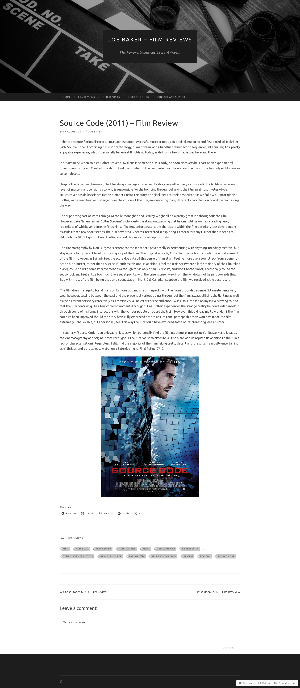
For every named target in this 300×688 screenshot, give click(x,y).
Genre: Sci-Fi (190, 549)
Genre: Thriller (111, 556)
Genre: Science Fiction (78, 556)
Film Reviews (86, 97)
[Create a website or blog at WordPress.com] (61, 681)
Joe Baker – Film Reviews (150, 39)
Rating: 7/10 (137, 556)
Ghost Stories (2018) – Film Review (83, 592)
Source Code (226, 556)
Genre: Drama (166, 549)
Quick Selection (138, 97)
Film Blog (82, 549)
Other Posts (111, 97)
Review (188, 556)
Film (66, 549)
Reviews (205, 556)
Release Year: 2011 (164, 556)
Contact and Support (172, 97)
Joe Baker (95, 131)
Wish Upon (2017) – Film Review (218, 592)
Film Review (103, 549)
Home (67, 97)
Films (146, 549)
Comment (228, 647)
